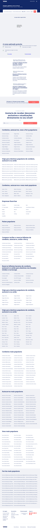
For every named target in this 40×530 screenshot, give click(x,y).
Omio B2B (13, 517)
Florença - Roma (29, 195)
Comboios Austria (5, 138)
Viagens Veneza (29, 300)
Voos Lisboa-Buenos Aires (30, 463)
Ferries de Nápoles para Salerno (8, 488)
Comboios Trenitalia (5, 273)
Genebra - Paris (5, 346)
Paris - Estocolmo (5, 337)
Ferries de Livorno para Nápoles (20, 490)
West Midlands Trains (18, 207)
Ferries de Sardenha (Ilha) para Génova (21, 485)
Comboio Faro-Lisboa (30, 377)
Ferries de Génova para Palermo (20, 479)
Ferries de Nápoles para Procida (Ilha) (9, 505)
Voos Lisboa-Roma (5, 439)
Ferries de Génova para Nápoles (20, 475)
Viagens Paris (4, 295)
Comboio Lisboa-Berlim (30, 368)
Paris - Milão (16, 326)
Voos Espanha (16, 140)
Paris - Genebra (17, 346)
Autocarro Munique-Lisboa (31, 406)
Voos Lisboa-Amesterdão (18, 461)
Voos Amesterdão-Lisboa (30, 461)
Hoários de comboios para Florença (8, 164)
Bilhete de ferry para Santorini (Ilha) (32, 177)
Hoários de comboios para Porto (20, 166)
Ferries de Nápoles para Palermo (20, 477)
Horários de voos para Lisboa (7, 175)
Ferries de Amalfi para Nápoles (31, 494)
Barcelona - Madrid (17, 191)
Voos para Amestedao (30, 256)
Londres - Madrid (5, 324)
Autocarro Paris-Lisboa (6, 397)
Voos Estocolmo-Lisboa (18, 457)
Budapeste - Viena (29, 193)
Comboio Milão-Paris (18, 366)
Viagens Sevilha (5, 304)
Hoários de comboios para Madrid (20, 164)
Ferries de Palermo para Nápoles (32, 477)
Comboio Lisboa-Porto (30, 357)
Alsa (15, 211)
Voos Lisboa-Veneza (17, 463)
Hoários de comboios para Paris (32, 164)
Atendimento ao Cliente (24, 513)
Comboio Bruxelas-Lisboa (18, 370)
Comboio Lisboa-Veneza (18, 383)
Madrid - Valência (17, 195)
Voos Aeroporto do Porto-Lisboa (8, 446)
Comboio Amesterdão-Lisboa (19, 368)
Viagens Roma (4, 300)
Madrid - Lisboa (5, 322)
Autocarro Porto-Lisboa (6, 395)
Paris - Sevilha (28, 337)
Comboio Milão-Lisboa (6, 362)
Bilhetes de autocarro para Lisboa (8, 168)
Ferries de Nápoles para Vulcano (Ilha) (33, 499)
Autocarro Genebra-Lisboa (7, 419)
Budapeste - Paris (5, 335)
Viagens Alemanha (29, 144)
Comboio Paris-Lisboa (6, 355)
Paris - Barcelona (29, 322)
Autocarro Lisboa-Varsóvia (31, 404)
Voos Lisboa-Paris (29, 435)
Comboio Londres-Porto (30, 381)
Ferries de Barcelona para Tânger (8, 483)
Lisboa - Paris (16, 315)
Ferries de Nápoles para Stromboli (8, 499)
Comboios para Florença (6, 247)
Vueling (15, 213)
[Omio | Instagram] (31, 513)
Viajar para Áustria (17, 227)
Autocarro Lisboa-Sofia (6, 415)
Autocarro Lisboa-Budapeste (31, 419)
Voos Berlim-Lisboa (17, 450)
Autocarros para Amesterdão (7, 249)
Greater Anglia (16, 205)
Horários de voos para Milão (31, 173)
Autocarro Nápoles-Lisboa (7, 410)
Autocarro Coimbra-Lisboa (19, 412)
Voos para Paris (17, 254)
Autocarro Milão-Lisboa (6, 404)
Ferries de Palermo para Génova (8, 479)
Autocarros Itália (29, 149)
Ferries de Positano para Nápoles (20, 492)
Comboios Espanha (5, 133)
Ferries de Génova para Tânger (31, 475)
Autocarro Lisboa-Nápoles (31, 408)
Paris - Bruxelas (5, 344)
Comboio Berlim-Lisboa (6, 370)
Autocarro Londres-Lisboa (31, 399)
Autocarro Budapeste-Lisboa (19, 419)
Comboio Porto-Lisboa (18, 357)
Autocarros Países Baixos (18, 151)
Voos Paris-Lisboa (5, 437)
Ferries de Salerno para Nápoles (20, 488)
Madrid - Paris (16, 318)
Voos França (28, 138)
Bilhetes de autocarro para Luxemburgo (21, 171)
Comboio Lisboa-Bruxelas (30, 370)
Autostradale (28, 211)
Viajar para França (17, 225)
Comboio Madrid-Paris (6, 377)
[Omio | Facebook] (29, 513)
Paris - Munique (17, 335)
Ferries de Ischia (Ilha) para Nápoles (8, 503)
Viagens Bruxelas (17, 302)
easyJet (3, 213)
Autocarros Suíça (5, 135)
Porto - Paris (28, 324)
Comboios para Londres (18, 245)
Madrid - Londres (17, 324)
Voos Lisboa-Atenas (17, 443)
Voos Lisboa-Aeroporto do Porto (32, 443)
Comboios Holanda (29, 140)
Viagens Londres (17, 298)
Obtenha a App (6, 514)
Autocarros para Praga (18, 249)
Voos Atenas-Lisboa (5, 443)
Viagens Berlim (17, 304)
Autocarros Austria (5, 153)
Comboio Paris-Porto (18, 362)
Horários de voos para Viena (31, 175)
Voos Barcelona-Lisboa (30, 439)
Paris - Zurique (16, 341)
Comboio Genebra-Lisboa (18, 375)
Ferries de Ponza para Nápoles (7, 492)
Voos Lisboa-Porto (5, 435)
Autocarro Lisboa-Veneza (6, 417)
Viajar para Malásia (5, 231)
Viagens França (29, 142)
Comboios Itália (29, 135)
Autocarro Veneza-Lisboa (18, 417)
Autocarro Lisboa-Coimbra (7, 412)
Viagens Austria (17, 146)
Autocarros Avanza (29, 282)
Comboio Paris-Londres (6, 360)
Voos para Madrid (29, 254)
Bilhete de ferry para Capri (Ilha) (8, 177)
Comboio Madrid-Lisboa (18, 364)
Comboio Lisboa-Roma (6, 366)
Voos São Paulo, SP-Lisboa (7, 450)
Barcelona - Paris (17, 322)
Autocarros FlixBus (17, 280)
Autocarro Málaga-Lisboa (18, 421)
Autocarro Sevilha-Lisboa (18, 408)
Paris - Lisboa (4, 315)
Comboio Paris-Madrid (18, 377)
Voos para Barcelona (18, 256)
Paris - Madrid (28, 318)
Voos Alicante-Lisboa (18, 465)
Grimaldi (27, 213)
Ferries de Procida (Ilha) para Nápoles (33, 503)
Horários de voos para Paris (19, 173)
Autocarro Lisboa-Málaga (6, 421)
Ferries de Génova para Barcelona (32, 483)
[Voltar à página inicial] (5, 1)
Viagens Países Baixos (18, 144)
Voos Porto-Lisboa (17, 435)
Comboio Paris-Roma (30, 379)
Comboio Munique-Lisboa (7, 373)
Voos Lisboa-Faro (5, 448)
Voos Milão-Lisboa (29, 446)
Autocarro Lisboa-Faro (6, 423)
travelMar (4, 216)
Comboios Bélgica (5, 149)
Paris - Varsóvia (5, 339)
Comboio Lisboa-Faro (6, 379)
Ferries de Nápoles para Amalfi (19, 494)
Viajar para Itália (5, 225)
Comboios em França (6, 140)
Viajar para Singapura (6, 229)
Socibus (3, 211)
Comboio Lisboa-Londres (6, 357)
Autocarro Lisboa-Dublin (6, 425)
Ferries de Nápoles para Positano (32, 492)
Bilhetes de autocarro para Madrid (32, 168)
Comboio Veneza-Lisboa (6, 383)
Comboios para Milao (18, 247)
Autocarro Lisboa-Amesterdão (31, 423)
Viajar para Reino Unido (30, 225)
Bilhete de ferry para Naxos (7, 179)
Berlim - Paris (28, 328)
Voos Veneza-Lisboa (5, 463)
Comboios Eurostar (29, 273)
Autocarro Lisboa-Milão (18, 404)
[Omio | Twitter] (34, 513)
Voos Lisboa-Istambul (30, 452)
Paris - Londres (28, 189)
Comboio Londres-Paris (18, 360)
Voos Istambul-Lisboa (6, 454)
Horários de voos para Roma (19, 175)
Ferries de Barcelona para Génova (8, 485)
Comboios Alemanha (18, 138)
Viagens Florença (5, 302)
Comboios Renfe (17, 273)
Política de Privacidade (31, 527)
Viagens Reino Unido (6, 144)
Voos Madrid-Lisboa (29, 437)
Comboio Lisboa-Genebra (30, 375)
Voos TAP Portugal (17, 278)
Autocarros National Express (7, 282)
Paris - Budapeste (29, 333)
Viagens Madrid (17, 295)
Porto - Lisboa (4, 191)
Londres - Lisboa (5, 320)
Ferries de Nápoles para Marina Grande (21, 501)
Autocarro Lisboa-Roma (6, 399)
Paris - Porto (4, 326)
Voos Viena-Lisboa (29, 459)
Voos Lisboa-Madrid (17, 437)
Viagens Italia (16, 133)
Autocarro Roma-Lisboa (18, 399)
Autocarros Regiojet (5, 284)
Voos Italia (16, 135)
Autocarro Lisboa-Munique (19, 406)
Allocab (15, 209)
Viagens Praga (28, 302)
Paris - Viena (16, 333)
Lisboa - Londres (17, 320)
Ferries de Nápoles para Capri (31, 488)
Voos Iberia (28, 278)
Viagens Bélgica (5, 146)
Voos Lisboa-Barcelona (6, 441)
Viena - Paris (4, 333)
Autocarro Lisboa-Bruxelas (31, 415)
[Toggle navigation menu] (36, 1)
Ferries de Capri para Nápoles (7, 490)
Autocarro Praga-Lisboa (18, 410)
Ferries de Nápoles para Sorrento (8, 496)
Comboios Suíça (17, 149)
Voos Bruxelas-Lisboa (30, 454)
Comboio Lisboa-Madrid (6, 364)
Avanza (27, 209)
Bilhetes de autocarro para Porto (20, 168)
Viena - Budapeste (5, 195)
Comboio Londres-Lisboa (30, 355)
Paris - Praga (28, 331)
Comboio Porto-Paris (30, 362)
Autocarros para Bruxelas (30, 251)
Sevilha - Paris (16, 337)
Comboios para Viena (30, 247)
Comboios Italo (17, 282)
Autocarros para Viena (18, 251)
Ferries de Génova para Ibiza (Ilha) (8, 494)
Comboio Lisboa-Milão (30, 360)
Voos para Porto (5, 256)
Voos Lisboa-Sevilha (5, 452)
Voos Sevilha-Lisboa (17, 452)
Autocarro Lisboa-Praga (30, 410)
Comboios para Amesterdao (7, 245)
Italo (27, 205)
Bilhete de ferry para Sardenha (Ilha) (20, 179)
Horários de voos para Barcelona (8, 173)
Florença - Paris (29, 344)
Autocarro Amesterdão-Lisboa (19, 423)
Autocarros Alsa (5, 280)
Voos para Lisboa (5, 254)
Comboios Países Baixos (30, 146)
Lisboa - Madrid (5, 193)
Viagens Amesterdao (18, 300)
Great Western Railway (30, 207)
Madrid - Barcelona (17, 189)
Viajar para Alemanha (6, 227)
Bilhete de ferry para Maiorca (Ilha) (20, 177)
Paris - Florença (17, 344)
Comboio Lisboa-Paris (18, 355)
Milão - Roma (16, 193)
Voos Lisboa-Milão (17, 446)
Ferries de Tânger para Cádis (31, 479)
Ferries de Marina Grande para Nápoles (9, 501)
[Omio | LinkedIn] (29, 514)
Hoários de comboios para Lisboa (8, 166)
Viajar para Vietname (18, 229)
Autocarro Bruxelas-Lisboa (19, 415)
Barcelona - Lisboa (29, 339)
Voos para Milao (29, 258)
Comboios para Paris (30, 243)
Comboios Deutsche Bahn (19, 275)
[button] (24, 11)
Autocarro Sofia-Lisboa (30, 412)
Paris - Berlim (4, 331)
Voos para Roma (17, 258)
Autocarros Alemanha (6, 151)
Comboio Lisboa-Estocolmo (7, 386)
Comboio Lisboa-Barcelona (7, 375)
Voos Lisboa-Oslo (29, 457)
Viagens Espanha (17, 142)
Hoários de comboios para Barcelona (33, 166)
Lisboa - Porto (4, 189)
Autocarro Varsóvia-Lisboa (7, 406)
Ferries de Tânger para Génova (7, 477)
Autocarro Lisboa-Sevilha (6, 408)
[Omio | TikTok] (32, 513)
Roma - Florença (29, 191)
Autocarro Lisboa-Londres (7, 401)
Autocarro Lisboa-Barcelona (19, 401)
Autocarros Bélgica (29, 151)
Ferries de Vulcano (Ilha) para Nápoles (21, 499)
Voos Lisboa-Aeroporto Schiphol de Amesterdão (23, 459)
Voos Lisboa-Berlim (29, 450)
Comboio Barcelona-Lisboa (31, 373)
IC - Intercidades (5, 207)
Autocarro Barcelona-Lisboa (31, 401)
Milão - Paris (28, 326)
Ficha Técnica (16, 527)
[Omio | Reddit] (31, 514)
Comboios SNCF (5, 275)
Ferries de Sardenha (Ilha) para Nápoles (21, 481)
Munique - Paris (29, 335)
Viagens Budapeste (29, 304)
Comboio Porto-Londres (18, 381)
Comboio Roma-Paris (18, 379)
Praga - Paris (16, 331)
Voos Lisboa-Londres (30, 441)
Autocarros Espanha (6, 142)
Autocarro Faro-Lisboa (30, 421)
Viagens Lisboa (28, 295)
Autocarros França (29, 133)
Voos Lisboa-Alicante (6, 465)
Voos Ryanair (28, 275)
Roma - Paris (16, 328)
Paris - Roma (4, 328)
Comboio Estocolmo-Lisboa (31, 383)
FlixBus (3, 209)
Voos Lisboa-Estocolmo (6, 457)
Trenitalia (3, 205)
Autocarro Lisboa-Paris (30, 395)
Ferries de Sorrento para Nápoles (20, 496)
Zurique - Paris (4, 341)
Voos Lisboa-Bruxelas (18, 454)
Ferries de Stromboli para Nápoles (32, 496)
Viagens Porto (28, 298)
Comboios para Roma (18, 243)
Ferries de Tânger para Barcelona (20, 483)
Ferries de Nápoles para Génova (8, 475)
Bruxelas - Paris (29, 341)
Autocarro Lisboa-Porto (18, 395)
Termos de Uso (23, 527)
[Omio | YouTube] (36, 513)
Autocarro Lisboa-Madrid (18, 397)
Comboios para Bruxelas (6, 251)
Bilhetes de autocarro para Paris (8, 171)
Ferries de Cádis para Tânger (7, 481)
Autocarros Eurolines (30, 280)
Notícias (12, 516)
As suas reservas (6, 513)
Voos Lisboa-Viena (5, 461)
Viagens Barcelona (5, 298)
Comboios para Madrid (30, 245)
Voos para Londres (5, 260)
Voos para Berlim (5, 258)
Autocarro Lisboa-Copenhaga (19, 425)
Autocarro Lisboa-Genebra (31, 417)
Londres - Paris (5, 318)
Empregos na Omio (15, 514)
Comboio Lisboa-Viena (18, 386)
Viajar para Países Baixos (30, 227)
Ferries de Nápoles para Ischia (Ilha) (32, 501)
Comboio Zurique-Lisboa (6, 381)
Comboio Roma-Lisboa (30, 364)
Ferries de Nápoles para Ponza (31, 490)
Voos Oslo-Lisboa (5, 459)
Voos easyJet (4, 278)
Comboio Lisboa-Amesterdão (7, 368)
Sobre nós (13, 513)
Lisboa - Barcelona (17, 339)
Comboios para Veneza (6, 243)
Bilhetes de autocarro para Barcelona (33, 171)
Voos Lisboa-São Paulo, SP (31, 448)
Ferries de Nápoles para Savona (20, 503)
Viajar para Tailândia (29, 229)
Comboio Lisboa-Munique (19, 373)
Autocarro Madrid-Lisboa (30, 397)
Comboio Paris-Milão (30, 366)
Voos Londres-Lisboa (18, 441)
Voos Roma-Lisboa (17, 439)
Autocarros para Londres (30, 249)
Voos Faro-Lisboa (17, 448)
